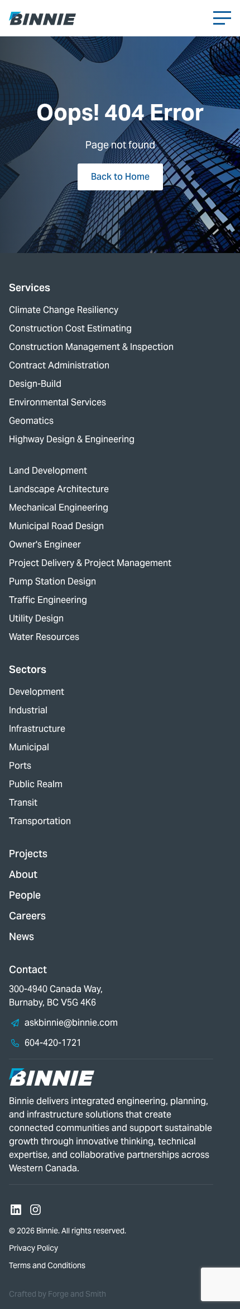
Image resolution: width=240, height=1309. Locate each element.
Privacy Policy (33, 1248)
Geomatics (31, 421)
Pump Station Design (52, 581)
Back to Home (120, 177)
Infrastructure (37, 729)
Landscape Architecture (59, 489)
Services (29, 287)
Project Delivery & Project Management (90, 563)
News (21, 936)
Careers (27, 915)
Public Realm (36, 784)
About (23, 874)
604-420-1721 (53, 1043)
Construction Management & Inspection (91, 347)
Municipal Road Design (56, 526)
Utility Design (36, 618)
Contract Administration (59, 365)
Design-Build (35, 384)
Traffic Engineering (48, 600)
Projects (28, 853)
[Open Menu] (222, 18)
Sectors (27, 669)
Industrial (28, 710)
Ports (20, 766)
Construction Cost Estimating (70, 328)
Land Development (48, 470)
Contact (28, 969)
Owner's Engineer (45, 544)
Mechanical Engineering (58, 507)
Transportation (40, 821)
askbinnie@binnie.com (71, 1022)
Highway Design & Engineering (72, 439)
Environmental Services (57, 402)
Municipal (29, 747)
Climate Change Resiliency (63, 310)
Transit (23, 802)
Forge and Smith (77, 1294)
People (25, 895)
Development (36, 692)
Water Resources (44, 637)
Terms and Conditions (47, 1265)
